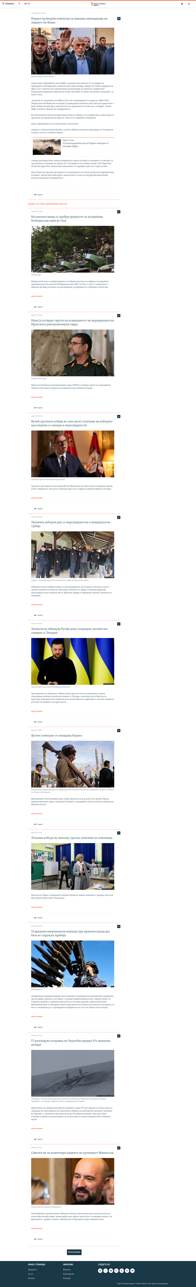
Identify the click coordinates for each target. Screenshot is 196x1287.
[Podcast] (127, 1271)
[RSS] (122, 1271)
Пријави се (32, 1270)
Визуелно (67, 1270)
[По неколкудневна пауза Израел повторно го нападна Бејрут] (47, 147)
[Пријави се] (132, 1271)
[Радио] (189, 3)
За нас (30, 1274)
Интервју (67, 1278)
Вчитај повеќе (74, 1252)
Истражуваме (68, 1274)
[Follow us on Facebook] (100, 1271)
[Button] (38, 194)
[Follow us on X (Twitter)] (105, 1271)
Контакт (31, 1278)
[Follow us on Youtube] (111, 1271)
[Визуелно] (182, 3)
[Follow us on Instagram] (116, 1271)
